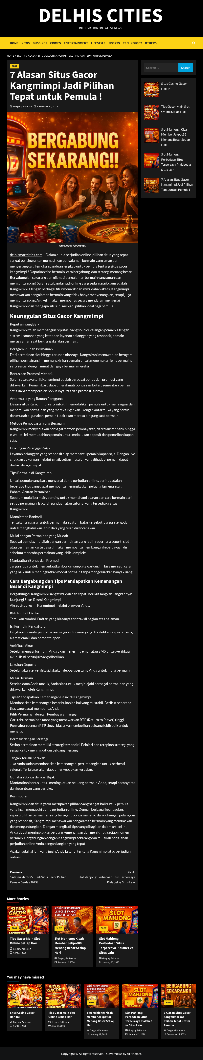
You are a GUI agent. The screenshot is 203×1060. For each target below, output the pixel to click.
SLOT (14, 66)
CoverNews (114, 1053)
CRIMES (55, 43)
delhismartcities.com (26, 254)
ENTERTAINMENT (76, 43)
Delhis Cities (100, 16)
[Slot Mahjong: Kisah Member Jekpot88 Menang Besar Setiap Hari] (72, 919)
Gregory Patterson (23, 106)
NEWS (25, 43)
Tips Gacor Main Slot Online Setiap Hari (25, 941)
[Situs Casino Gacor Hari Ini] (24, 996)
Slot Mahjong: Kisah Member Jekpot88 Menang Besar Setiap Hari (70, 945)
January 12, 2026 (66, 962)
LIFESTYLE (98, 43)
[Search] (193, 43)
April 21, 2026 (19, 1026)
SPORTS (114, 43)
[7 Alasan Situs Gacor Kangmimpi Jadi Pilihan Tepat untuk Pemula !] (178, 996)
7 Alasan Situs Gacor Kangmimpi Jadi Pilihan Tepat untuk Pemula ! (177, 1019)
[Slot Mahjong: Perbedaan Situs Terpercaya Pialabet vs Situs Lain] (117, 919)
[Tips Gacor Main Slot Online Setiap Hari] (28, 919)
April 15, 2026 (19, 953)
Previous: (38, 877)
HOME (14, 43)
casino (15, 1002)
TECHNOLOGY (132, 43)
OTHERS (151, 43)
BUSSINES (40, 43)
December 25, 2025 (47, 106)
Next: (107, 877)
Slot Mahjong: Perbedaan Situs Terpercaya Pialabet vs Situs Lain (116, 945)
